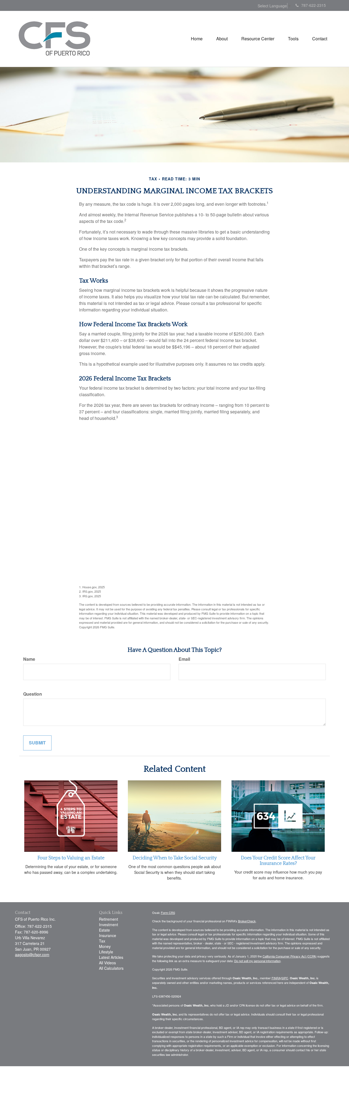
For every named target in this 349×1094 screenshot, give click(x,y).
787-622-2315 (313, 5)
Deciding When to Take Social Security (175, 858)
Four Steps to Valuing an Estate (70, 858)
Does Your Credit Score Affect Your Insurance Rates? (278, 860)
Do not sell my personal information (257, 961)
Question (32, 694)
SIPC (284, 978)
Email (184, 659)
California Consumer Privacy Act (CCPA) (290, 956)
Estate (104, 930)
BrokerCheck (247, 921)
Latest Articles (111, 957)
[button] (221, 38)
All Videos (107, 962)
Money (105, 946)
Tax (102, 941)
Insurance (107, 935)
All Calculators (111, 968)
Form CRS (168, 912)
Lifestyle (106, 951)
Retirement (108, 919)
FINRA (276, 978)
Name (29, 659)
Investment (108, 924)
